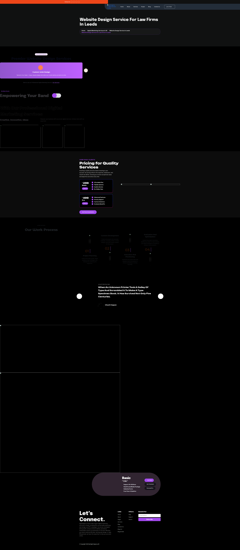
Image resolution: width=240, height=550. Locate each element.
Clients (130, 519)
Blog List (120, 529)
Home (122, 6)
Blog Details (121, 531)
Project (143, 6)
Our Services (55, 82)
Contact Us (157, 6)
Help (130, 514)
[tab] (149, 480)
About (128, 6)
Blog (149, 6)
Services (135, 6)
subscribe (149, 519)
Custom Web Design (41, 72)
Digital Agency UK (94, 544)
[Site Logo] (111, 6)
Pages (119, 519)
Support (131, 517)
